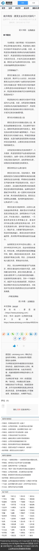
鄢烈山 (23, 499)
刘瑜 (3, 527)
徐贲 (3, 505)
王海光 (32, 510)
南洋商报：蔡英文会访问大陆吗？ (13, 450)
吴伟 (22, 524)
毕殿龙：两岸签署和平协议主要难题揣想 (15, 444)
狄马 (3, 519)
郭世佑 (13, 516)
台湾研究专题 (27, 316)
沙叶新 (32, 524)
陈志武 (32, 502)
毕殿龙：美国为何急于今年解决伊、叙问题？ (17, 447)
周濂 (3, 513)
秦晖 (3, 496)
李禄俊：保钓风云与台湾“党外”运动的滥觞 (16, 463)
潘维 (12, 533)
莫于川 (32, 533)
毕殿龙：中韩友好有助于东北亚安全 (14, 435)
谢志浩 (13, 535)
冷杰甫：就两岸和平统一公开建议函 (14, 466)
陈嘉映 (4, 502)
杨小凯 (23, 530)
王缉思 (32, 513)
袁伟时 (13, 519)
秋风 (3, 521)
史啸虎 (23, 519)
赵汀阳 (23, 507)
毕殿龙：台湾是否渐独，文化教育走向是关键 (17, 426)
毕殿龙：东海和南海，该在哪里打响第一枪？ (17, 429)
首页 (3, 8)
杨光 (31, 535)
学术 (11, 316)
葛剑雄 (13, 527)
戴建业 (32, 507)
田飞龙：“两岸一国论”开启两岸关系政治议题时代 (18, 469)
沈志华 (4, 507)
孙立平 (23, 535)
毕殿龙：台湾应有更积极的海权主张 (14, 441)
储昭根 (23, 527)
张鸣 (12, 510)
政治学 (26, 8)
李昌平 (4, 510)
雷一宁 (32, 521)
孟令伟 (23, 521)
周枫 (3, 524)
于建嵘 (23, 502)
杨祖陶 (32, 505)
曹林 (12, 499)
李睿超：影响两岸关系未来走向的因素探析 (16, 475)
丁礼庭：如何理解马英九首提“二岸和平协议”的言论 (19, 484)
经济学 (18, 8)
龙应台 (32, 496)
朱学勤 (4, 533)
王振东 (32, 516)
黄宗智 (13, 502)
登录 (19, 409)
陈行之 (13, 496)
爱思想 (7, 3)
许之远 (4, 530)
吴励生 (32, 530)
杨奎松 (23, 510)
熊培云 (32, 519)
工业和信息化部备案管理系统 (19, 548)
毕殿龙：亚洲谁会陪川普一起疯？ (13, 423)
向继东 (13, 507)
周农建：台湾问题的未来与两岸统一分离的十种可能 (19, 481)
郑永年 (23, 496)
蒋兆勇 (13, 524)
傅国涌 (32, 499)
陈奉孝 (4, 516)
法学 (10, 8)
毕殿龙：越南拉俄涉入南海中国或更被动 (15, 438)
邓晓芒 (23, 513)
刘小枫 (13, 521)
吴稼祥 (32, 527)
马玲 (22, 516)
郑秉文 (23, 533)
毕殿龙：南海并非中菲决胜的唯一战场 (15, 432)
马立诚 (23, 505)
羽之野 (4, 535)
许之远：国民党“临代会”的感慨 (12, 487)
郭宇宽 (13, 505)
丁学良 (4, 499)
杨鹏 (12, 513)
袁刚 (12, 530)
